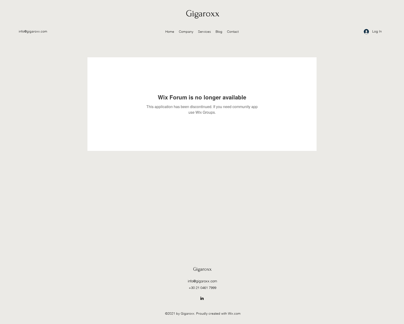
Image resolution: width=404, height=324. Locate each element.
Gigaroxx (203, 13)
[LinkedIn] (202, 298)
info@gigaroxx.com (33, 31)
